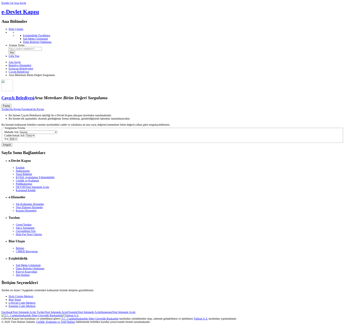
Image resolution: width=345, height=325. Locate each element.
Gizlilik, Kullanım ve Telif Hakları (55, 321)
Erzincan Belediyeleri (21, 68)
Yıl (6, 138)
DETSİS (32, 187)
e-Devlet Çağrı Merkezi (22, 302)
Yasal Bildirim (24, 174)
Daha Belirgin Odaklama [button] (30, 268)
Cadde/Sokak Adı (14, 135)
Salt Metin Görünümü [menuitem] (35, 38)
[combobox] (25, 49)
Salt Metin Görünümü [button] (28, 265)
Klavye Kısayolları (26, 271)
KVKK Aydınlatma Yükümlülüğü (35, 177)
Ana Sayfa (20, 2)
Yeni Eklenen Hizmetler (29, 207)
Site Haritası (23, 274)
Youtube (84, 312)
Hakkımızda (23, 170)
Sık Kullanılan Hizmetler (30, 204)
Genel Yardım (23, 224)
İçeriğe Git (7, 2)
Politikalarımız (24, 183)
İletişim (20, 248)
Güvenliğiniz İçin (26, 231)
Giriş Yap (14, 56)
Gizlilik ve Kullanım (27, 180)
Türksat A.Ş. (201, 318)
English (20, 167)
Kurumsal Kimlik (26, 190)
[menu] (176, 37)
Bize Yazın (15, 299)
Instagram (118, 312)
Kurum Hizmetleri (26, 210)
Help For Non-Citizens (29, 234)
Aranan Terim (16, 45)
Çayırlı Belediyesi (19, 71)
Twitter (52, 312)
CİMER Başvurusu (27, 251)
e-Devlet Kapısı (20, 11)
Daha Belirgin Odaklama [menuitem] (37, 42)
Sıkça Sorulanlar (25, 227)
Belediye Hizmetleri (20, 65)
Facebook (18, 312)
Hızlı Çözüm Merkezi (21, 296)
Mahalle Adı (11, 132)
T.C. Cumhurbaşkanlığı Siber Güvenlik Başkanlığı (90, 318)
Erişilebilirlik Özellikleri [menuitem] (36, 35)
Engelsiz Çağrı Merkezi (22, 306)
